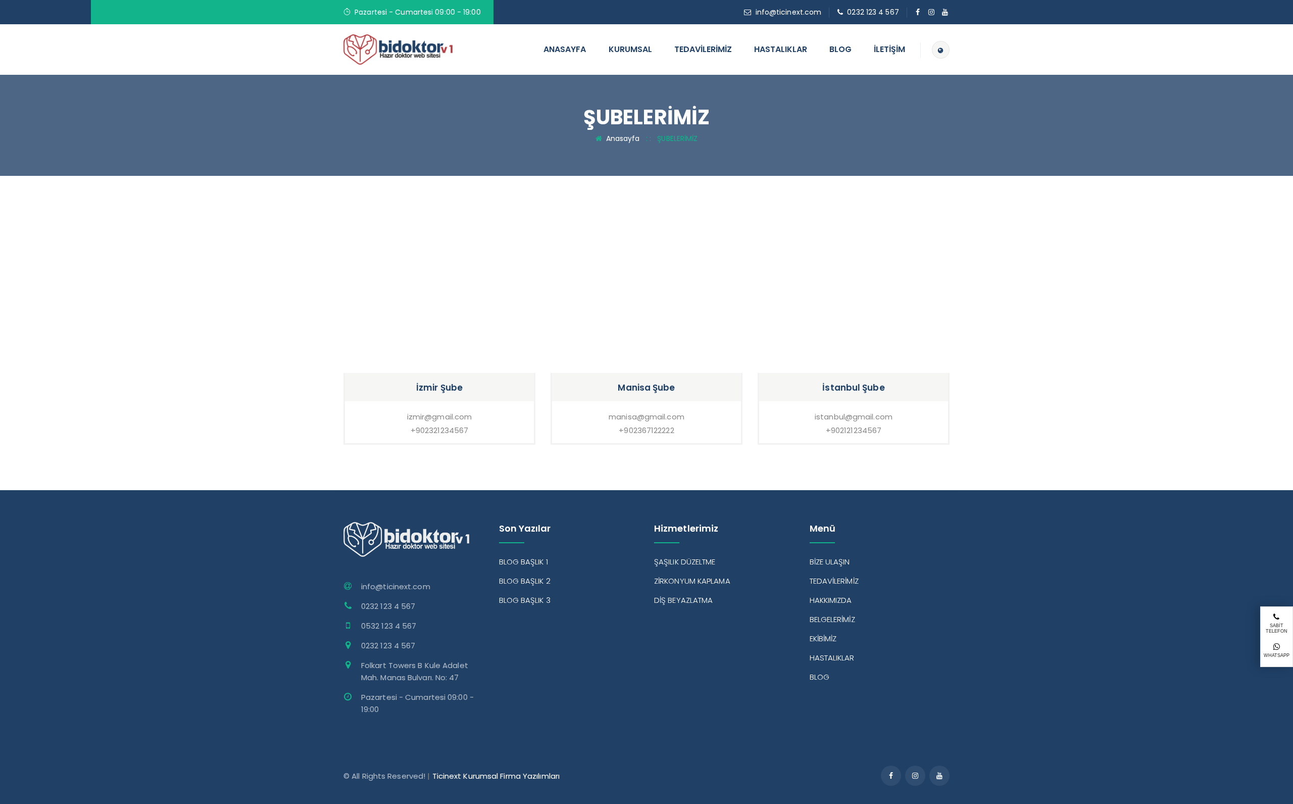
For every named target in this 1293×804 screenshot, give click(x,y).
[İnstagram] (931, 12)
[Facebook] (918, 12)
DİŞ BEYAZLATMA (683, 600)
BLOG (840, 49)
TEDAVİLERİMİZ (703, 49)
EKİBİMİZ (823, 638)
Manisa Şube (646, 388)
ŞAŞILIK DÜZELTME (685, 561)
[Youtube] (945, 12)
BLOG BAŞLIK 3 (525, 600)
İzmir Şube (439, 388)
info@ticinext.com (789, 12)
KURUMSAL (630, 49)
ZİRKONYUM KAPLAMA (692, 581)
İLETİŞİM (889, 49)
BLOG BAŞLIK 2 (525, 581)
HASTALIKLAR (780, 49)
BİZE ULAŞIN (830, 561)
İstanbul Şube (853, 388)
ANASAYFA (564, 49)
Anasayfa (623, 138)
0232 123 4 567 (873, 12)
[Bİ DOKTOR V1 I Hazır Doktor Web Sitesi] (398, 48)
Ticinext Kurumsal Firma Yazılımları (496, 776)
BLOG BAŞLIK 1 (523, 561)
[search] (941, 50)
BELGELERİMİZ (832, 619)
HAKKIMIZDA (831, 600)
